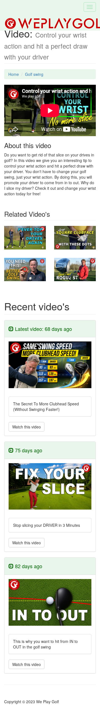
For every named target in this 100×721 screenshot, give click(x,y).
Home (13, 74)
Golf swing (34, 74)
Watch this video (26, 427)
